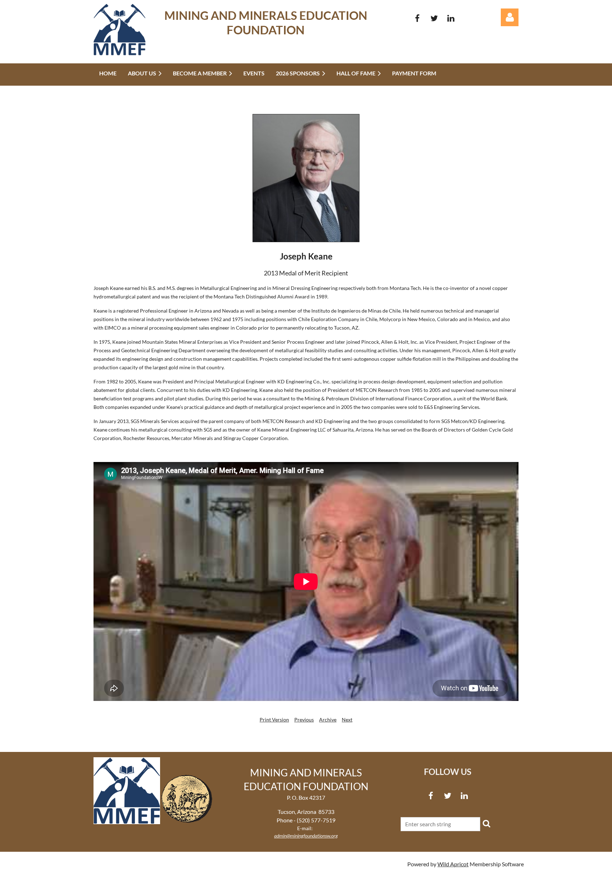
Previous (304, 720)
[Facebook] (417, 18)
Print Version (274, 720)
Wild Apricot (453, 864)
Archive (327, 720)
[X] (434, 18)
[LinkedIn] (451, 18)
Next (347, 720)
